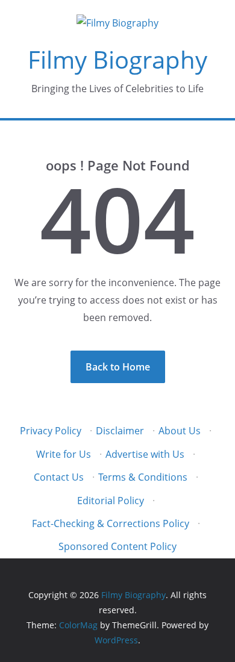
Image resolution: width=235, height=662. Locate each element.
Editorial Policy (110, 500)
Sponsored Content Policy (117, 546)
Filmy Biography (117, 59)
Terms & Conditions (142, 477)
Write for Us (63, 454)
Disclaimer (120, 430)
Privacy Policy (50, 430)
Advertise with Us (144, 454)
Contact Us (59, 477)
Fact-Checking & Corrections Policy (110, 523)
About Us (179, 430)
